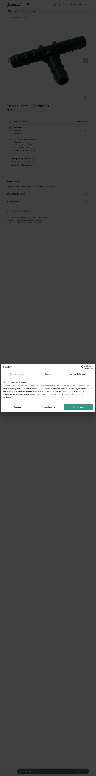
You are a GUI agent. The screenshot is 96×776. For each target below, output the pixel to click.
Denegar (17, 407)
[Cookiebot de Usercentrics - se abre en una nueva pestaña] (83, 367)
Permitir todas (78, 407)
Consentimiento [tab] (16, 374)
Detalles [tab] (48, 374)
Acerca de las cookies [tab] (79, 374)
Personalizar (47, 407)
